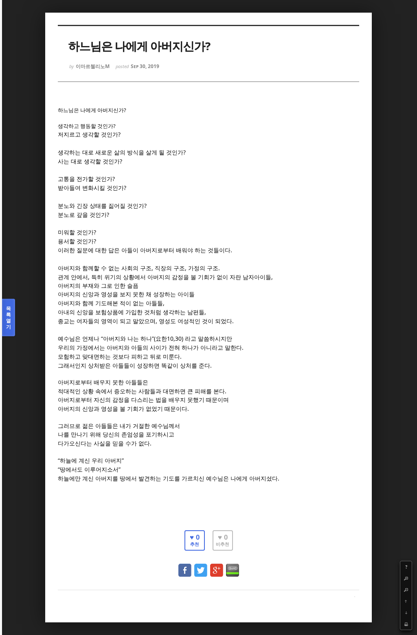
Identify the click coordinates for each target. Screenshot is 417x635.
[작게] (406, 589)
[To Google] (216, 566)
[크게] (406, 578)
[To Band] (232, 566)
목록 (8, 317)
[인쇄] (406, 624)
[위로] (406, 601)
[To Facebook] (185, 566)
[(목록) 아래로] (406, 612)
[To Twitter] (200, 566)
